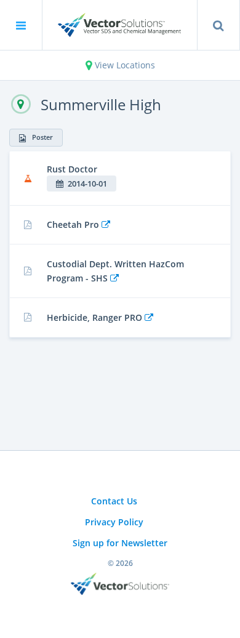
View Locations (123, 65)
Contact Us (114, 501)
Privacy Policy (114, 522)
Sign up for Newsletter (120, 543)
